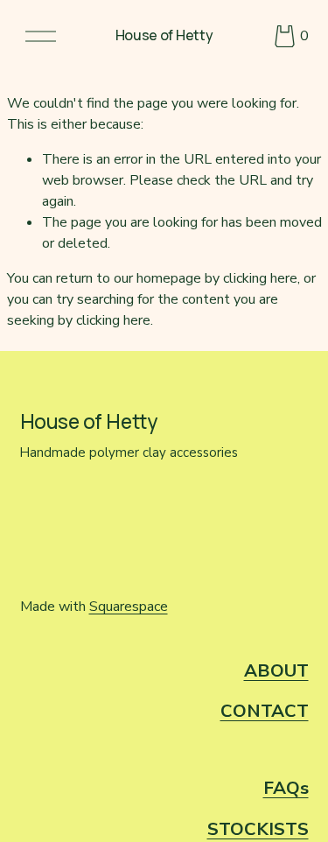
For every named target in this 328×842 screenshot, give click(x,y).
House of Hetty (164, 35)
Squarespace (128, 606)
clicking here (260, 278)
